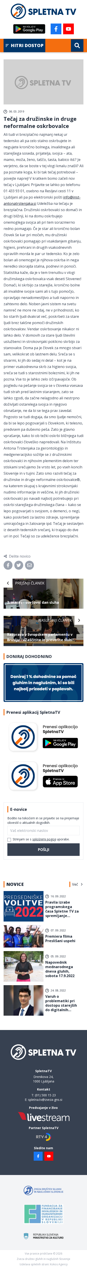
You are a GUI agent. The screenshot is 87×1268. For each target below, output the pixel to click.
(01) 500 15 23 (45, 1095)
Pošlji (43, 849)
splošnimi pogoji (44, 839)
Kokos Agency (59, 1264)
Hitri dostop (27, 45)
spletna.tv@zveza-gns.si (45, 1099)
